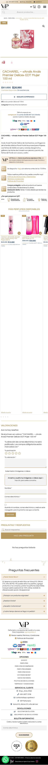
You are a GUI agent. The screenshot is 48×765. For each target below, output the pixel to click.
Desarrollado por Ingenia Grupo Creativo (25, 761)
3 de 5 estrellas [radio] (12, 453)
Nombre (8, 488)
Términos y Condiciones (15, 179)
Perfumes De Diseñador (24, 666)
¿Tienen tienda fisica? (10, 577)
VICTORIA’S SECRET (24, 675)
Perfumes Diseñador (21, 105)
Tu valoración (10, 457)
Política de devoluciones (24, 681)
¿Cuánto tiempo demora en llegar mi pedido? (19, 611)
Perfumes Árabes (24, 669)
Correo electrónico (12, 497)
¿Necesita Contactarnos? (12, 606)
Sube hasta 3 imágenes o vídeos (17, 471)
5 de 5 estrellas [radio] (19, 453)
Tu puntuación (10, 450)
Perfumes (11, 18)
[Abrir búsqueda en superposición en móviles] (24, 12)
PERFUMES (24, 663)
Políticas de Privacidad (15, 181)
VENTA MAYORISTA (24, 678)
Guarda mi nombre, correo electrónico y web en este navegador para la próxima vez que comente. (25, 509)
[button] (44, 6)
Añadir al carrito (6, 412)
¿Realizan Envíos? (9, 601)
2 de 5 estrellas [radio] (9, 453)
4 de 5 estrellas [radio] (16, 453)
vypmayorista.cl (30, 632)
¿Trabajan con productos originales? (16, 595)
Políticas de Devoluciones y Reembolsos (21, 177)
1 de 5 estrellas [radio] (6, 453)
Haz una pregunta (24, 535)
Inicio (5, 18)
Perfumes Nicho (24, 672)
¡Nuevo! (24, 660)
